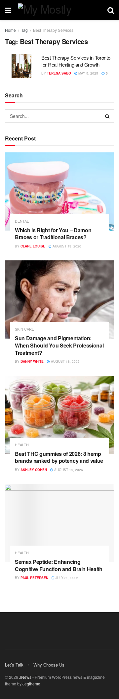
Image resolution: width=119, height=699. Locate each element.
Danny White (32, 361)
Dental (22, 221)
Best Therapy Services (53, 30)
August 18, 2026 (65, 361)
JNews (25, 677)
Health (22, 445)
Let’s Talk (14, 665)
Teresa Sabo (59, 73)
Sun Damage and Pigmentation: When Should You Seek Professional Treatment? (59, 345)
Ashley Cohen (33, 469)
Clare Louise (32, 246)
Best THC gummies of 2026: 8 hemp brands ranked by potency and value (59, 457)
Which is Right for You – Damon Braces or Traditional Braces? (53, 233)
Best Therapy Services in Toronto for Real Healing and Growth (75, 61)
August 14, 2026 (68, 469)
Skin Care (24, 329)
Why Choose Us (48, 665)
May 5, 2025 (87, 73)
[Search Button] (107, 116)
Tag (24, 30)
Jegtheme (31, 683)
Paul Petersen (34, 577)
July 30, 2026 (66, 577)
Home (10, 30)
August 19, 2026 (66, 246)
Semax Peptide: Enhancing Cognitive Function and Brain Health (58, 565)
